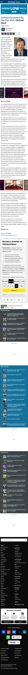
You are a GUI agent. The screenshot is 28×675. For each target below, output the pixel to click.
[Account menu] (26, 1)
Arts (2, 550)
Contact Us (3, 650)
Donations (17, 653)
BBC (16, 564)
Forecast (17, 589)
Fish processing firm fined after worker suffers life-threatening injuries (16, 380)
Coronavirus (3, 561)
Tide (16, 591)
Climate (2, 556)
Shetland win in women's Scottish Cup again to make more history (16, 456)
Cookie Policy (18, 648)
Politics (2, 586)
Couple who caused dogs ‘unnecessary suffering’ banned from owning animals (16, 390)
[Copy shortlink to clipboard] (13, 34)
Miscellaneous (18, 585)
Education (3, 566)
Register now (7, 622)
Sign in (20, 622)
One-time (5, 281)
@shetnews (8, 29)
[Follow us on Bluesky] (14, 632)
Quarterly (17, 281)
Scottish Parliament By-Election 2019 (12, 19)
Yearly (23, 281)
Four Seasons (18, 556)
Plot (16, 583)
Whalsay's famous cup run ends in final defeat (16, 476)
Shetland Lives (18, 555)
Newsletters (17, 599)
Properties (17, 576)
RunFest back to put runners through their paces (15, 461)
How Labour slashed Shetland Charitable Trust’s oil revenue (16, 510)
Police (2, 585)
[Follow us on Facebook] (3, 632)
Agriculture (3, 549)
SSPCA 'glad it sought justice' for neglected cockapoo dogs (15, 414)
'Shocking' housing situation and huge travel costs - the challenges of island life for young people (16, 405)
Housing (2, 580)
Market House (18, 566)
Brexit (2, 552)
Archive (17, 594)
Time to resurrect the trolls (13, 419)
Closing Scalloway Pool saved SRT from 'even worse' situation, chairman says (16, 485)
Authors (16, 597)
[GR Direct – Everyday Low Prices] (14, 9)
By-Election (6, 307)
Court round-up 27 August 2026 (14, 374)
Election (12, 307)
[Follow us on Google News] (17, 637)
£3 (4, 286)
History (2, 578)
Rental (16, 580)
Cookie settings (5, 648)
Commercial (18, 559)
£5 (8, 286)
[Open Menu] (1, 1)
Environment (3, 574)
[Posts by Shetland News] (3, 29)
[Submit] (25, 540)
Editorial (16, 545)
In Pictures (17, 549)
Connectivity (3, 559)
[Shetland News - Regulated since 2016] (14, 642)
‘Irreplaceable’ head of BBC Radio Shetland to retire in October (15, 409)
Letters (2, 601)
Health (2, 576)
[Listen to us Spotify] (8, 637)
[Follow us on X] (19, 632)
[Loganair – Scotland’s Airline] (14, 185)
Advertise (3, 653)
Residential (17, 578)
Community (3, 557)
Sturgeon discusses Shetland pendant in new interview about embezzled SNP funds (16, 329)
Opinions (3, 599)
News (2, 545)
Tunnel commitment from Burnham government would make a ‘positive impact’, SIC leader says (15, 314)
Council (2, 562)
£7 (12, 286)
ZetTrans (17, 568)
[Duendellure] (14, 93)
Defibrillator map (19, 604)
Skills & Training (18, 574)
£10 (16, 286)
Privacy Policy (4, 659)
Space (2, 590)
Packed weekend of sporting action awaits (15, 500)
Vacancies (17, 572)
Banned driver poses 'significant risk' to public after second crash (16, 370)
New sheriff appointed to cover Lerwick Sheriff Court (16, 385)
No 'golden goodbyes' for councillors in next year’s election (16, 319)
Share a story (4, 655)
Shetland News (9, 28)
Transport (3, 593)
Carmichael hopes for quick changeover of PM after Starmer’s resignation (16, 324)
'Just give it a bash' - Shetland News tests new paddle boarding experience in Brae (16, 491)
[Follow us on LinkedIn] (24, 632)
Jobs (16, 570)
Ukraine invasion (4, 595)
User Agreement (5, 657)
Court (2, 564)
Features (17, 548)
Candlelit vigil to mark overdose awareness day (14, 466)
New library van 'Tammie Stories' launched (14, 495)
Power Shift (3, 588)
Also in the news (4, 547)
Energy (2, 571)
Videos (16, 602)
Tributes (16, 551)
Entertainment (4, 573)
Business (3, 554)
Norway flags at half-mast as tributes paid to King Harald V (16, 505)
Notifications (18, 655)
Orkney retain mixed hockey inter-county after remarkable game (16, 471)
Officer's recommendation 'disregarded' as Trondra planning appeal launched (16, 424)
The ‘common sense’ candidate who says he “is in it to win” (16, 338)
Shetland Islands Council (20, 562)
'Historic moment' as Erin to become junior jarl (15, 400)
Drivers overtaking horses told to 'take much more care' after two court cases (16, 395)
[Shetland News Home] (14, 3)
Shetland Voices (18, 553)
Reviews (3, 603)
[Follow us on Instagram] (9, 632)
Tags (16, 595)
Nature (2, 583)
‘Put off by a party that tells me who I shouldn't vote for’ (15, 334)
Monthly (11, 281)
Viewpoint (3, 605)
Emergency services (5, 569)
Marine (2, 581)
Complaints (18, 650)
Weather (3, 597)
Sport (2, 592)
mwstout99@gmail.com (11, 235)
